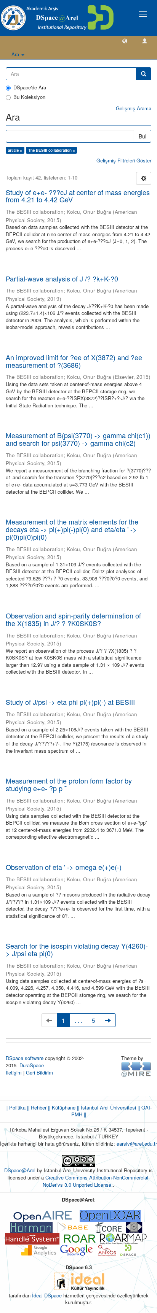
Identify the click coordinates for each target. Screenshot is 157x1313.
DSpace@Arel (20, 1170)
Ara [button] (16, 54)
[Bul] (143, 73)
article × (15, 150)
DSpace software (24, 1058)
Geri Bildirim (39, 1072)
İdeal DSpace (47, 1295)
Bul (142, 136)
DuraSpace (31, 1065)
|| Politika (15, 1107)
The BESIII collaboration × (51, 150)
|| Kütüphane (60, 1107)
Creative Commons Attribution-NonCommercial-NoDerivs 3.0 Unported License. (96, 1181)
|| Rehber (36, 1107)
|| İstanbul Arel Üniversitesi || (107, 1107)
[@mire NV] (136, 1069)
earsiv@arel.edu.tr (137, 1143)
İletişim (14, 1072)
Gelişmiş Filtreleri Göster (123, 160)
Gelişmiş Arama (133, 108)
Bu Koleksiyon (29, 97)
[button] (124, 40)
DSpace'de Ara (29, 87)
